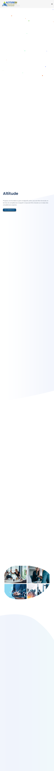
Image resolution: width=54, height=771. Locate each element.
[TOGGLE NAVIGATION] (44, 4)
